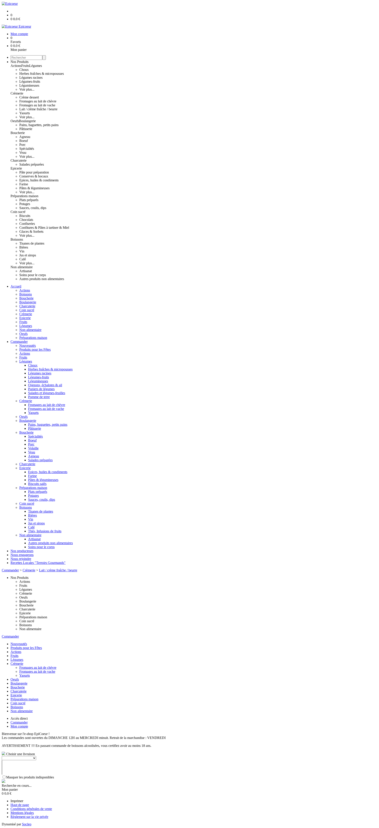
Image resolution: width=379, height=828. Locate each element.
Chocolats (26, 220)
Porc (22, 145)
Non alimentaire (22, 267)
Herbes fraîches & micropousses (41, 73)
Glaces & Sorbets (31, 231)
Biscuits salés (37, 484)
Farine (23, 184)
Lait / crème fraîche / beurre (38, 109)
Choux (24, 70)
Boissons (17, 239)
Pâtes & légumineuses (34, 188)
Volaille (33, 448)
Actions (16, 66)
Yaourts (24, 113)
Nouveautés (27, 345)
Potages (24, 204)
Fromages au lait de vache (37, 105)
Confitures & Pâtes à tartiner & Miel (44, 227)
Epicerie (16, 168)
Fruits (25, 66)
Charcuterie (19, 160)
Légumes (35, 66)
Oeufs (15, 121)
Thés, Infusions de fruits (44, 531)
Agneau (24, 137)
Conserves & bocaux (33, 176)
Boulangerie (27, 121)
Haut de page (20, 805)
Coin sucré (18, 212)
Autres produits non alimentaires (41, 279)
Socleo (26, 824)
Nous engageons (22, 555)
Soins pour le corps (32, 275)
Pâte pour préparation (34, 172)
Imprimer (17, 801)
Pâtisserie (25, 129)
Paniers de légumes (41, 389)
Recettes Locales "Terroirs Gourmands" (38, 563)
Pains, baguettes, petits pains (39, 125)
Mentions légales (22, 813)
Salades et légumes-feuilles (46, 393)
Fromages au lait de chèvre (37, 101)
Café (22, 259)
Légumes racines (31, 77)
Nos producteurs (22, 551)
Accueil (16, 286)
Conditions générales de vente (31, 809)
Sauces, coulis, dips (32, 208)
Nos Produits (20, 62)
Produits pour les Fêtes (35, 349)
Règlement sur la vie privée (29, 817)
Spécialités (26, 148)
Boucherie (18, 133)
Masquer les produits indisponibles (30, 777)
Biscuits (24, 216)
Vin (21, 251)
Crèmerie (17, 93)
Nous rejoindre (21, 559)
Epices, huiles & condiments (39, 180)
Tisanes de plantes (31, 243)
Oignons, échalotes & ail (45, 385)
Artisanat (25, 271)
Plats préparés (28, 200)
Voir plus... (26, 89)
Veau (22, 152)
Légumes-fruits (29, 81)
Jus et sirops (27, 255)
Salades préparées (31, 164)
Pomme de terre (39, 397)
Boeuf (23, 141)
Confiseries (27, 223)
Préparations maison (24, 196)
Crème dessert (29, 97)
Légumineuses (29, 85)
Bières (23, 247)
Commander (19, 341)
